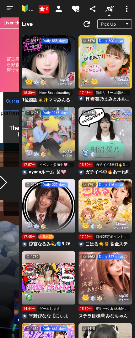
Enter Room (49, 67)
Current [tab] (14, 101)
